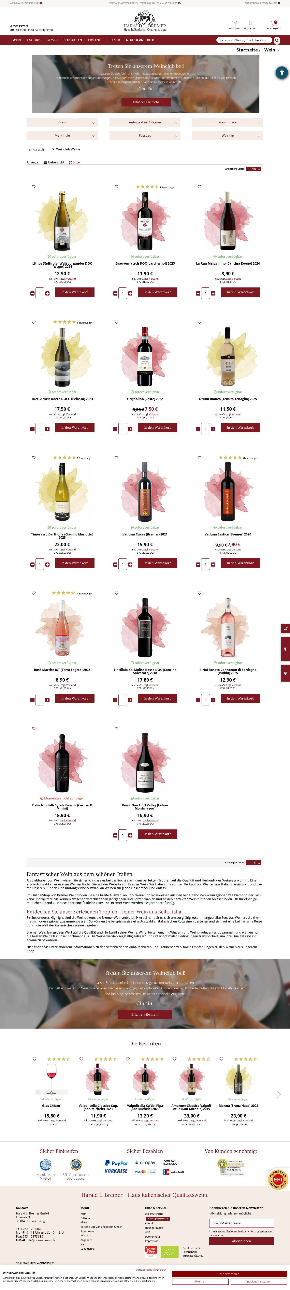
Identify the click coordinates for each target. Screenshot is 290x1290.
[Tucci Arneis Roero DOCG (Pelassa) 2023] (62, 356)
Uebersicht (55, 162)
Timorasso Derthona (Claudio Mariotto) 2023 (62, 536)
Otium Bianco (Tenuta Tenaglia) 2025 (228, 399)
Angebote (86, 1240)
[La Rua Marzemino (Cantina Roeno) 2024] (228, 221)
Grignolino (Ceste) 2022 (145, 399)
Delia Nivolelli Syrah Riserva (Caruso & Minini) (62, 807)
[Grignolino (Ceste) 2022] (145, 356)
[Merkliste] (234, 23)
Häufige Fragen (154, 1227)
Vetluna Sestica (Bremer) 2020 (228, 534)
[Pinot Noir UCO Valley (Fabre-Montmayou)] (145, 762)
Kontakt (149, 1223)
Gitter (76, 162)
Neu (82, 1244)
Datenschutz (152, 1236)
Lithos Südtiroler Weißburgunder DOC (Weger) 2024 (62, 265)
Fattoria (85, 1218)
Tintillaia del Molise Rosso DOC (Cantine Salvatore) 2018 (145, 671)
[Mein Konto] (250, 23)
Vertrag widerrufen (158, 1218)
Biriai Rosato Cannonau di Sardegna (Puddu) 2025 (227, 671)
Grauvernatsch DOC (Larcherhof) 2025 (145, 264)
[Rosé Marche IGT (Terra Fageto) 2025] (62, 627)
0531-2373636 (33, 1236)
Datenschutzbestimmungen (151, 1269)
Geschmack (228, 122)
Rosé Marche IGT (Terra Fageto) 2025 (62, 670)
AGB (147, 1232)
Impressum (151, 1241)
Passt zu (145, 135)
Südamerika (87, 1248)
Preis (62, 122)
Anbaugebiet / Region (145, 122)
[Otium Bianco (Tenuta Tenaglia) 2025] (228, 356)
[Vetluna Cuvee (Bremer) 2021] (145, 492)
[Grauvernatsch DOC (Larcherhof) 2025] (145, 221)
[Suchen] (277, 41)
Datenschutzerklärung (242, 1231)
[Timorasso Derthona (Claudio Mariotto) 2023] (62, 492)
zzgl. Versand (68, 278)
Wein (83, 1213)
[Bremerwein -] (145, 30)
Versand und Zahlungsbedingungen (101, 1226)
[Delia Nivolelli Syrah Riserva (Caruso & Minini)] (62, 762)
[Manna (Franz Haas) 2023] (238, 1079)
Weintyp (228, 135)
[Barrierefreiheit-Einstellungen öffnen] (282, 72)
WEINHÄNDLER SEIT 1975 (25, 3)
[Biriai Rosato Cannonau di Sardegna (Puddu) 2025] (228, 627)
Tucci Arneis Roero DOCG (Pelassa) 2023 (62, 399)
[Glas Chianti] (51, 1079)
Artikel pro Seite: (234, 168)
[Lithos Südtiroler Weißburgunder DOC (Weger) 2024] (62, 221)
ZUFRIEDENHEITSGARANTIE (261, 3)
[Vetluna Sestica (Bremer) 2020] (228, 492)
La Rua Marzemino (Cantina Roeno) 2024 (228, 264)
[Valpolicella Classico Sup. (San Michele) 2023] (98, 1079)
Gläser (84, 1222)
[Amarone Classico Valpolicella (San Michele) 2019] (192, 1079)
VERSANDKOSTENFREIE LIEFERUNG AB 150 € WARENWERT (143, 3)
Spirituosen (87, 1231)
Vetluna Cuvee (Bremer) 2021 (145, 534)
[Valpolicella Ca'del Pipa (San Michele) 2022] (145, 1079)
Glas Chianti (51, 1106)
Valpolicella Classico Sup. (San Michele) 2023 (98, 1107)
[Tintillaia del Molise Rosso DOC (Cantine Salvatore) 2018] (145, 627)
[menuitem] (234, 23)
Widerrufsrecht (154, 1213)
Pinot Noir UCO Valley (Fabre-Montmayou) (145, 807)
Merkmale (62, 135)
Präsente (85, 1235)
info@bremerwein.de (41, 1240)
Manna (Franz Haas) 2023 (238, 1106)
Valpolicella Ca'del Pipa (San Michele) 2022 (145, 1107)
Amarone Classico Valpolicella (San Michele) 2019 (191, 1107)
